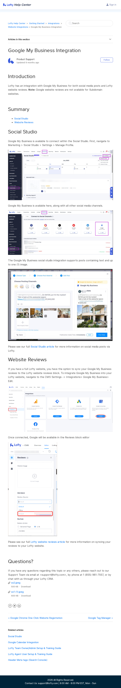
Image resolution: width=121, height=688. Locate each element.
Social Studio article (42, 346)
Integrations (54, 23)
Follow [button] (107, 60)
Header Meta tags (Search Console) (27, 660)
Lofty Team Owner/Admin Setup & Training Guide (34, 648)
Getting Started (36, 23)
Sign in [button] (112, 4)
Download (26, 586)
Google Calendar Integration (23, 642)
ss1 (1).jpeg (17, 591)
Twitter (15, 606)
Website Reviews (23, 122)
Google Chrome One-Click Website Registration (36, 618)
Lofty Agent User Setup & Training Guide (30, 654)
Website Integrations (18, 27)
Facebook (10, 606)
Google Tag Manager (99, 618)
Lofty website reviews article (48, 541)
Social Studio (21, 118)
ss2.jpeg (15, 582)
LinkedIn (19, 606)
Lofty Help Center (16, 23)
